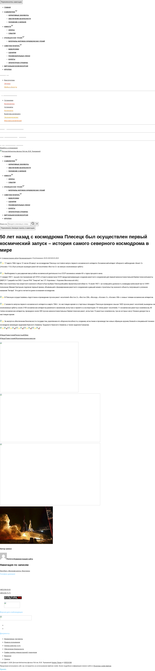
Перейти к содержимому (9, 148)
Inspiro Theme (57, 662)
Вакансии (7, 656)
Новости (7, 26)
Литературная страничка (18, 63)
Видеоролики (13, 49)
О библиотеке (9, 12)
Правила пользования (12, 642)
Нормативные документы (18, 15)
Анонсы (11, 30)
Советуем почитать (12, 46)
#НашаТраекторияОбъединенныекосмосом (17, 338)
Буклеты (11, 59)
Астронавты (8, 107)
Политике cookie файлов (102, 666)
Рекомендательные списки (19, 56)
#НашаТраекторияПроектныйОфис (14, 335)
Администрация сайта (10, 258)
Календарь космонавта (12, 114)
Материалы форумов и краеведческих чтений (26, 41)
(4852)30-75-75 (5, 593)
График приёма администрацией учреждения (20, 652)
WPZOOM (68, 662)
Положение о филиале (17, 22)
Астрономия (8, 100)
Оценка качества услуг (12, 646)
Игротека (7, 69)
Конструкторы (9, 80)
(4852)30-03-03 (5, 589)
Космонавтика (24, 258)
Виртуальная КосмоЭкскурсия (16, 66)
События (12, 33)
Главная (7, 7)
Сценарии (12, 52)
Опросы (7, 659)
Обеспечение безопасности (19, 19)
